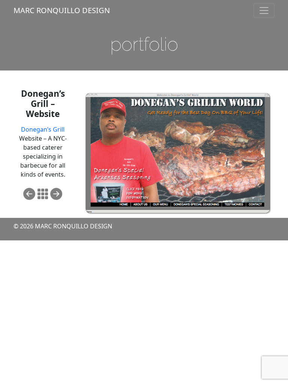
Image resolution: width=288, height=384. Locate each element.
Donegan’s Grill (42, 129)
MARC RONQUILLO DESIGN (62, 10)
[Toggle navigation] (264, 10)
